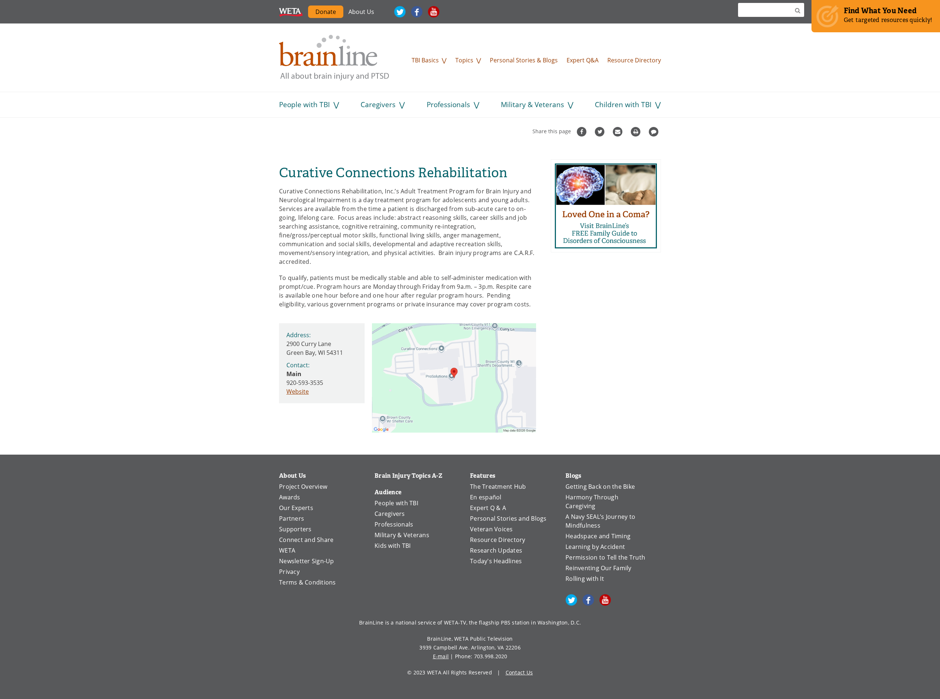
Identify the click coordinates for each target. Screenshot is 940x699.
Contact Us (519, 672)
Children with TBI (623, 104)
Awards (289, 497)
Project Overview (303, 487)
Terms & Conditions (307, 582)
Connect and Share (306, 540)
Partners (291, 518)
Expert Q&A (583, 60)
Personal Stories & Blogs (524, 60)
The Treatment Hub (498, 487)
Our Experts (296, 508)
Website (297, 391)
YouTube (434, 12)
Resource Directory (634, 60)
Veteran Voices (491, 529)
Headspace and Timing (597, 536)
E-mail (441, 656)
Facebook (417, 12)
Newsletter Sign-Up (306, 561)
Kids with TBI (393, 546)
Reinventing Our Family (598, 568)
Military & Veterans (532, 104)
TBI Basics (425, 60)
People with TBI (304, 104)
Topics (464, 60)
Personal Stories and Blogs (508, 518)
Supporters (295, 529)
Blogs (573, 476)
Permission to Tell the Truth (605, 557)
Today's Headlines (496, 561)
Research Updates (496, 550)
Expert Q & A (488, 508)
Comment (654, 131)
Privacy (289, 572)
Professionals (448, 104)
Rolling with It (584, 579)
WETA (291, 12)
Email (618, 131)
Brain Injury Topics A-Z (408, 476)
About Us (361, 12)
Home (334, 57)
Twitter (400, 12)
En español (486, 497)
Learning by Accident (595, 547)
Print (636, 131)
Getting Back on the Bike (600, 487)
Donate (325, 12)
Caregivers (378, 104)
